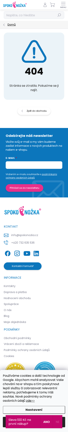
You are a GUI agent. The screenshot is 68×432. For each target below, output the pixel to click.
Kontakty (9, 286)
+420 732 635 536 (23, 243)
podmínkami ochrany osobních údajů (31, 176)
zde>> (30, 400)
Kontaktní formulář (23, 266)
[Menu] (63, 4)
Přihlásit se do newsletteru (24, 187)
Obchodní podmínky (17, 338)
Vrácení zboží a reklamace (21, 344)
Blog (6, 316)
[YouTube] (27, 252)
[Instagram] (16, 252)
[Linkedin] (36, 252)
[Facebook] (7, 252)
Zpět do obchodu (37, 110)
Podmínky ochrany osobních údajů (27, 350)
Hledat (59, 15)
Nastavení (34, 410)
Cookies (9, 356)
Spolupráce (11, 304)
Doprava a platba (15, 292)
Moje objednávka (15, 322)
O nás (8, 310)
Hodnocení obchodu (17, 298)
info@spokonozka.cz (24, 235)
